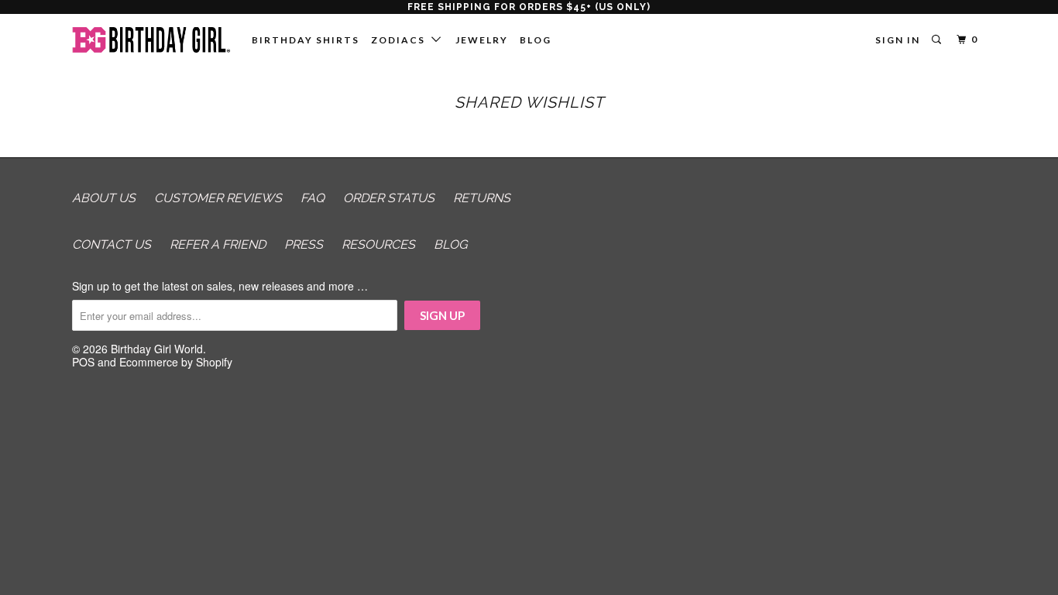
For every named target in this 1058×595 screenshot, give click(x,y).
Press (303, 244)
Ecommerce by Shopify (175, 362)
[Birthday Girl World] (151, 40)
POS (83, 362)
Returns (481, 198)
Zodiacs (401, 40)
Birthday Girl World (157, 348)
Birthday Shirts (305, 40)
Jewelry (481, 40)
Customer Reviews (218, 198)
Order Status (389, 198)
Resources (378, 244)
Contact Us (111, 244)
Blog (535, 40)
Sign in (897, 40)
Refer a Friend (218, 244)
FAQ (313, 198)
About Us (104, 198)
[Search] (938, 40)
